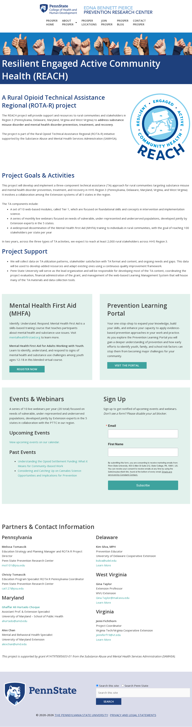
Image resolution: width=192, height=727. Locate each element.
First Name (115, 444)
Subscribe (143, 485)
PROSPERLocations (89, 22)
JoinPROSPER (106, 22)
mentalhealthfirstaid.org (24, 337)
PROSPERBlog (122, 22)
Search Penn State (136, 685)
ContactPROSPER (139, 22)
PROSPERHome (52, 22)
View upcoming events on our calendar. (34, 442)
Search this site (109, 685)
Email (112, 425)
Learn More (103, 565)
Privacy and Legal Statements (133, 715)
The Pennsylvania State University (81, 715)
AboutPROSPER (68, 22)
